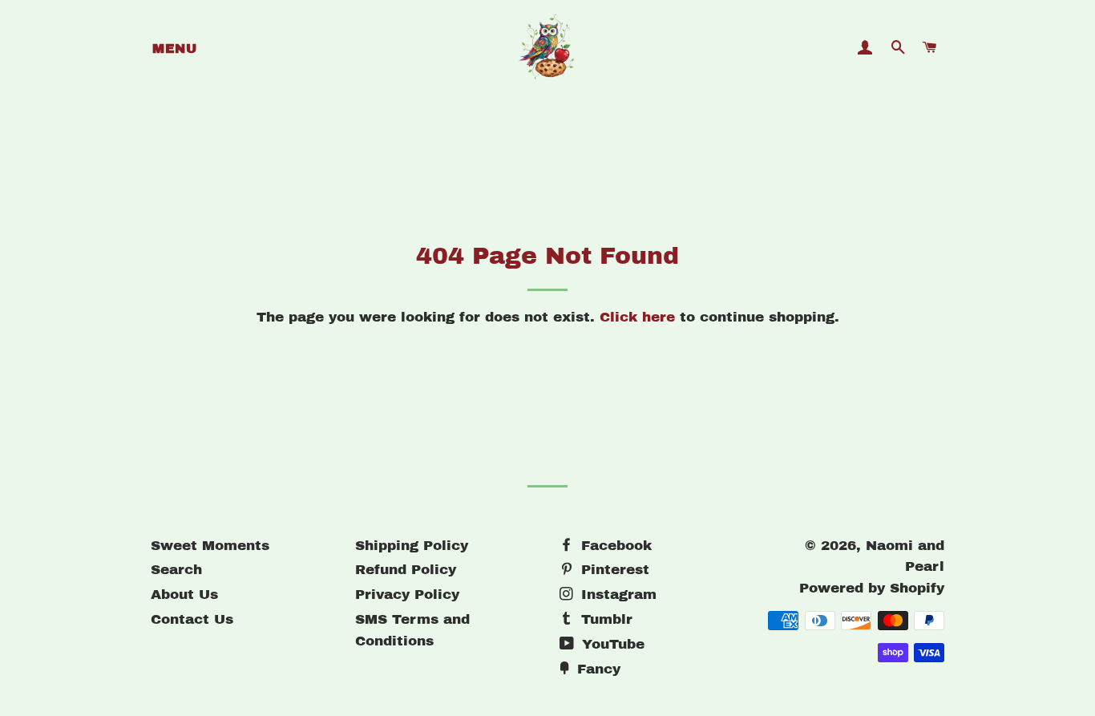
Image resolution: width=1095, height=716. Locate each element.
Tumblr (604, 619)
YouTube (610, 644)
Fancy (596, 669)
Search (176, 569)
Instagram (616, 594)
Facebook (614, 545)
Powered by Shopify (871, 588)
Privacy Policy (407, 594)
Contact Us (192, 619)
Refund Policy (405, 569)
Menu (174, 48)
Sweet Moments (210, 545)
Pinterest (612, 569)
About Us (184, 594)
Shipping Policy (411, 545)
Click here (637, 317)
